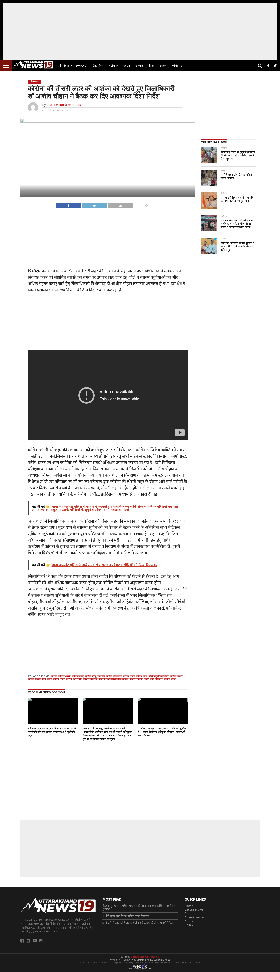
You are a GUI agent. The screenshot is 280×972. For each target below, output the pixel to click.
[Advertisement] (140, 31)
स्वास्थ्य (163, 65)
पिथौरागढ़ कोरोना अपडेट (165, 679)
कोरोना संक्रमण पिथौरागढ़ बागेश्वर (113, 679)
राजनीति (139, 65)
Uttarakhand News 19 (145, 957)
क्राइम (127, 65)
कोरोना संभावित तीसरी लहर (142, 679)
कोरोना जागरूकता (114, 676)
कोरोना (54, 676)
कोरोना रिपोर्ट (59, 679)
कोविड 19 (177, 65)
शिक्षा (151, 65)
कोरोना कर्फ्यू (78, 676)
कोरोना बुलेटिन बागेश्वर (159, 676)
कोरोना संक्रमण (90, 679)
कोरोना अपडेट (64, 676)
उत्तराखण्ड (81, 65)
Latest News (194, 909)
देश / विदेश (97, 65)
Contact (190, 921)
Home (188, 906)
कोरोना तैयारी (129, 676)
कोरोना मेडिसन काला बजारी (40, 679)
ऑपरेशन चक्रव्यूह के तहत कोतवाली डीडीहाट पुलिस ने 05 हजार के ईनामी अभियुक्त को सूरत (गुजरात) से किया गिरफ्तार (162, 731)
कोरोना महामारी (176, 676)
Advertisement (195, 917)
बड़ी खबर (113, 65)
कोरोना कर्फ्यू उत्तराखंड (95, 676)
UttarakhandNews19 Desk (64, 105)
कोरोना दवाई (141, 676)
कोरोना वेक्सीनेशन (74, 679)
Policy (188, 925)
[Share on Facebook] (68, 204)
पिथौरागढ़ (64, 65)
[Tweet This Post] (94, 204)
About (189, 913)
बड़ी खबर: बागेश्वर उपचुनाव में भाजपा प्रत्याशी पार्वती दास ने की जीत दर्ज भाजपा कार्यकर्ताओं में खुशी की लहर (52, 731)
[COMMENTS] (146, 204)
